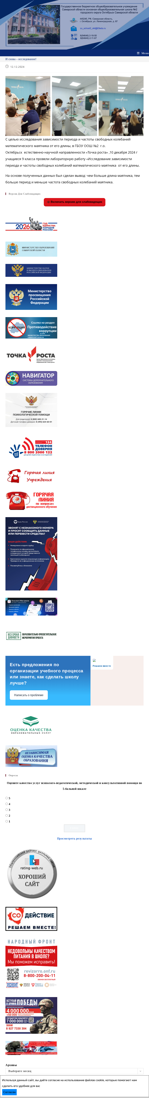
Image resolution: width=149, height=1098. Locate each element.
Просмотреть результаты (74, 838)
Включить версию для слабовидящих (76, 201)
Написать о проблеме (28, 695)
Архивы (11, 1065)
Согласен (9, 1092)
